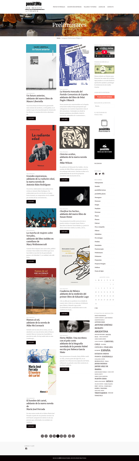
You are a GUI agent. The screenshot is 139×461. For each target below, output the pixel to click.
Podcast (97, 223)
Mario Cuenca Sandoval (101, 376)
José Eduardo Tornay (101, 372)
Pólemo (97, 230)
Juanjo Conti (111, 372)
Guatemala (107, 356)
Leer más (31, 118)
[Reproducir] (96, 56)
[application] (104, 52)
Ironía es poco (99, 361)
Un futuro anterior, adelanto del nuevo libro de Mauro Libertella (39, 98)
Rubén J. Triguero (101, 388)
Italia (107, 361)
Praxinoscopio (99, 249)
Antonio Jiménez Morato (103, 326)
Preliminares (30, 93)
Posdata (97, 241)
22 (69, 436)
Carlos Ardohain (103, 336)
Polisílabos (98, 234)
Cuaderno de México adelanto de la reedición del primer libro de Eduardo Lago (74, 294)
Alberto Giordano (99, 317)
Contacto (110, 6)
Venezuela (99, 395)
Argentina (101, 331)
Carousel (109, 341)
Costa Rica (99, 347)
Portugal (101, 386)
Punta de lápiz (99, 271)
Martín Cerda (101, 379)
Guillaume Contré (100, 359)
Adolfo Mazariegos (100, 315)
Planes (97, 216)
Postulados (98, 245)
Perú (96, 386)
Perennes (97, 201)
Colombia (103, 344)
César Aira (108, 347)
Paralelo (97, 186)
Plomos (97, 219)
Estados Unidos (102, 354)
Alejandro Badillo (99, 319)
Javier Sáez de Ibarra (101, 367)
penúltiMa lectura (100, 190)
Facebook (98, 163)
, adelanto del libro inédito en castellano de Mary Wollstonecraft (40, 239)
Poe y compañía (99, 227)
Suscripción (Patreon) (74, 6)
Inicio (58, 38)
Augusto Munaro (100, 334)
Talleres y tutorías (90, 6)
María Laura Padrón (100, 381)
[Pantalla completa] (112, 56)
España (105, 350)
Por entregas (99, 238)
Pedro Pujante (108, 384)
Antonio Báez (100, 322)
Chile (97, 344)
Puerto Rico (107, 386)
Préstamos (98, 256)
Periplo (97, 205)
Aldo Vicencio (109, 317)
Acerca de (102, 6)
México (109, 381)
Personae (97, 212)
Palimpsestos (99, 182)
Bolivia (108, 334)
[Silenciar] (110, 56)
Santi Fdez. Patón (99, 390)
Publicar (97, 267)
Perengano (98, 197)
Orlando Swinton (99, 384)
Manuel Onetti (99, 374)
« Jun (96, 308)
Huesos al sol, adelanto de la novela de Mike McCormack (38, 322)
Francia (98, 356)
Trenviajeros (101, 393)
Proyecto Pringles (59, 6)
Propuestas (98, 260)
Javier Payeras (101, 364)
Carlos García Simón (100, 339)
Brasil (96, 336)
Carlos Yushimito (99, 341)
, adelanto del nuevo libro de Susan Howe (73, 214)
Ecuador (97, 350)
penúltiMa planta (100, 194)
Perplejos (97, 208)
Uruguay (110, 393)
